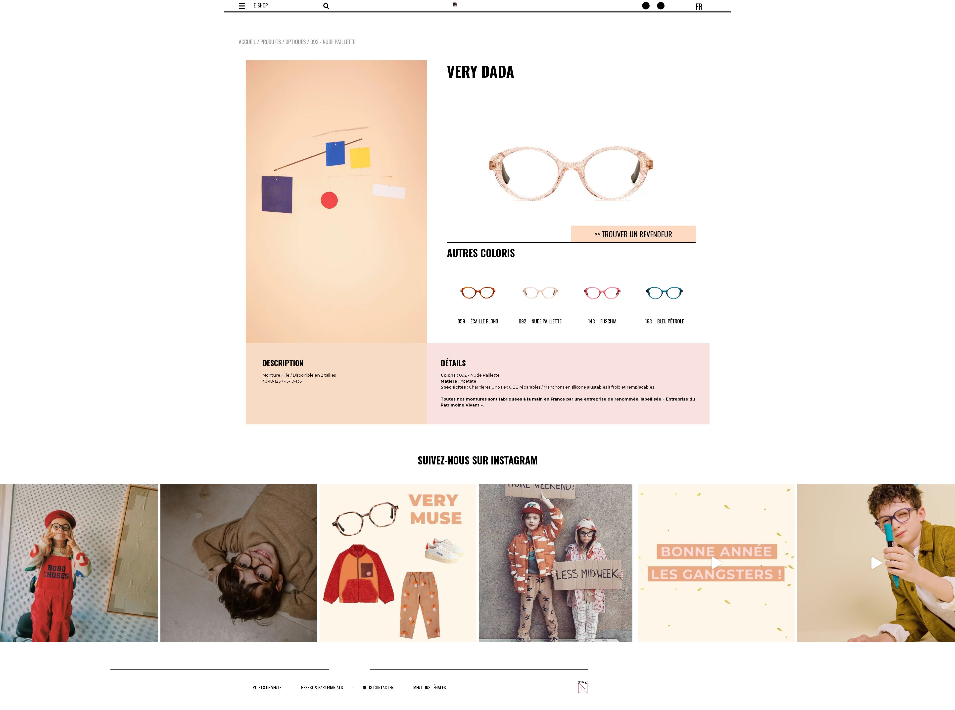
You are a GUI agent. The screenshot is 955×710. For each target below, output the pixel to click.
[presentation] (453, 158)
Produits (270, 42)
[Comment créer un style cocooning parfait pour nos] (398, 563)
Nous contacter (378, 687)
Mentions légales (429, 687)
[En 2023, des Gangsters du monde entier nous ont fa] (716, 563)
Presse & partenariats (322, 687)
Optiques (296, 42)
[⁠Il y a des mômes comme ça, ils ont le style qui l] (79, 563)
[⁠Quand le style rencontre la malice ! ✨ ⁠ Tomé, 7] (238, 563)
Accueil (247, 42)
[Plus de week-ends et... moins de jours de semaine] (557, 563)
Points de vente (267, 687)
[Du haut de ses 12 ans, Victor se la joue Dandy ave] (876, 563)
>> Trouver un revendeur (633, 234)
